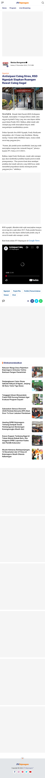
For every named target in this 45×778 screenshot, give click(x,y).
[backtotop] (22, 759)
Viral (14, 295)
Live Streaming (24, 8)
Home (4, 8)
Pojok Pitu (17, 291)
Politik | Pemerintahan (32, 291)
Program (13, 8)
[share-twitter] (36, 301)
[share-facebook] (32, 301)
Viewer (6, 295)
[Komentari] (3, 301)
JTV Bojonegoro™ (28, 768)
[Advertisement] (22, 33)
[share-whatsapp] (41, 301)
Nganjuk (5, 73)
